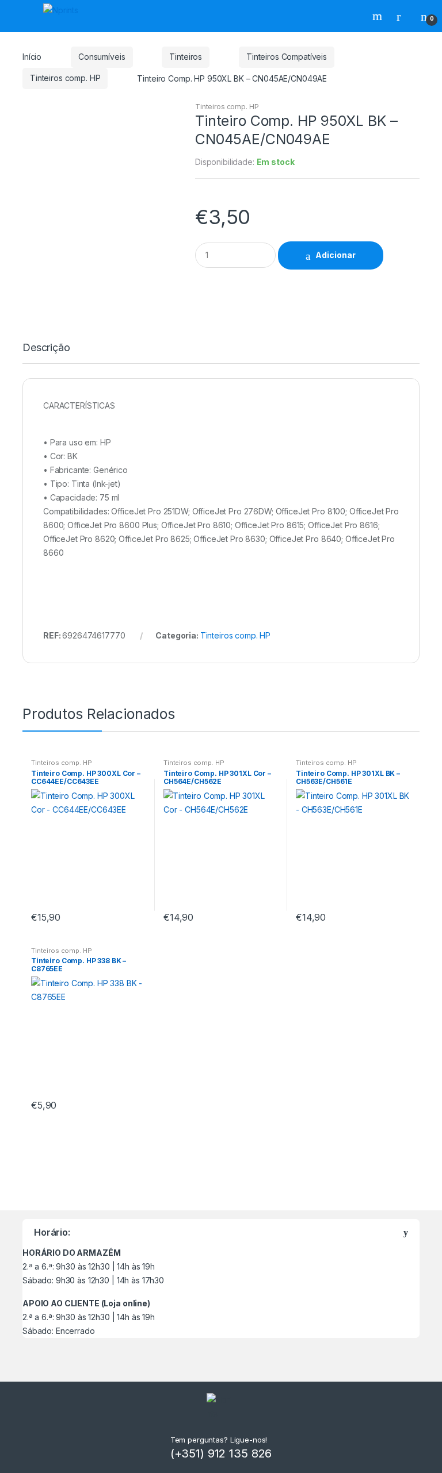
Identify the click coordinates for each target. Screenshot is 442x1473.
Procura (378, 16)
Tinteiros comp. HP (65, 78)
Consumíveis (101, 56)
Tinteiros (185, 56)
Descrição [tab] (46, 348)
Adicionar (335, 255)
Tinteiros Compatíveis (286, 56)
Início (31, 56)
